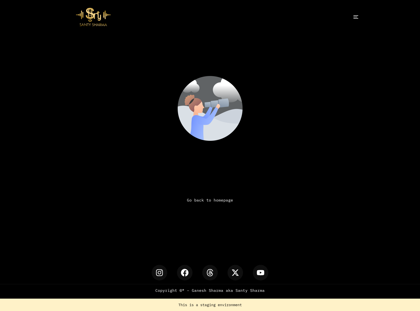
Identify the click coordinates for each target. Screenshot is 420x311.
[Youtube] (260, 272)
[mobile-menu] (342, 17)
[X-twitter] (235, 272)
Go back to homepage (210, 200)
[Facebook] (184, 272)
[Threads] (210, 272)
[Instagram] (159, 272)
